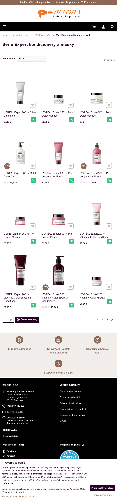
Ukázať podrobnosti (102, 495)
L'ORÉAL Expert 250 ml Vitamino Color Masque (93, 296)
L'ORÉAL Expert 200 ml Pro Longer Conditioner (57, 175)
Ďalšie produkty (29, 319)
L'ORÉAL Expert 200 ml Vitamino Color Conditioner (94, 235)
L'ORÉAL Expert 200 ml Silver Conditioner (20, 114)
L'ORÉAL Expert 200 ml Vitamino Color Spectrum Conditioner (17, 297)
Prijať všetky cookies (102, 488)
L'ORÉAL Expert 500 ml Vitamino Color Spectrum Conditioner (55, 297)
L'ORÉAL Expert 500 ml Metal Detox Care (20, 175)
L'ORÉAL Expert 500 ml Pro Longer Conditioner (95, 175)
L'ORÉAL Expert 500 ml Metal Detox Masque (96, 114)
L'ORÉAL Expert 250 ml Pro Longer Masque (19, 235)
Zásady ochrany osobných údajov (18, 496)
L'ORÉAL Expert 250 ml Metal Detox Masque (58, 114)
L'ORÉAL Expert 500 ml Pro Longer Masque (57, 235)
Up (10, 319)
